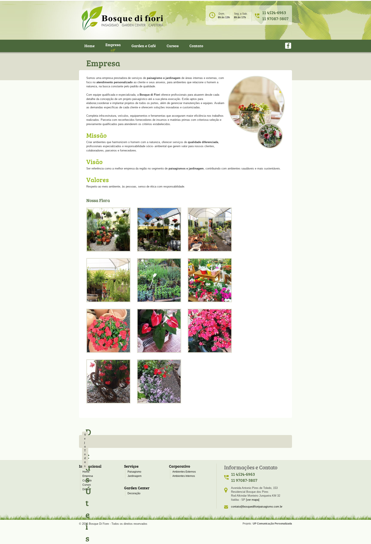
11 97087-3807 (275, 18)
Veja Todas (85, 450)
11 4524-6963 (274, 12)
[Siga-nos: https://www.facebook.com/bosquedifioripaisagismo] (288, 46)
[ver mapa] (252, 499)
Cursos (173, 45)
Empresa (113, 44)
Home (89, 45)
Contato (196, 45)
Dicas (85, 489)
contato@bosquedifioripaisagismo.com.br (256, 506)
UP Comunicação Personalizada (272, 523)
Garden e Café (143, 45)
